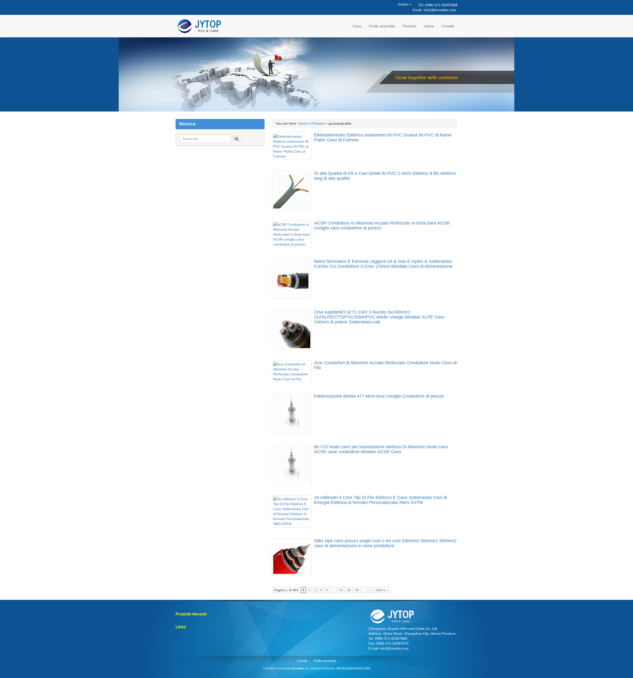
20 (349, 590)
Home (302, 123)
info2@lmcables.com (440, 10)
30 (357, 590)
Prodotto (409, 26)
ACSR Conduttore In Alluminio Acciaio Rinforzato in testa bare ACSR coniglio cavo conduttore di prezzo (382, 225)
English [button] (403, 4)
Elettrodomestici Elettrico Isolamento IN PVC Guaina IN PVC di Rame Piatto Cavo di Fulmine (383, 137)
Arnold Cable (361, 668)
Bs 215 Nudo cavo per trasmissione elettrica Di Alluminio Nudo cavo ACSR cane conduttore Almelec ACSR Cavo (381, 449)
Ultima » (382, 590)
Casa (357, 26)
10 (341, 590)
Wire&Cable (344, 668)
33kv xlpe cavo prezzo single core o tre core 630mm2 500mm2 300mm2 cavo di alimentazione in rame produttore (385, 543)
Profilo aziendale (382, 26)
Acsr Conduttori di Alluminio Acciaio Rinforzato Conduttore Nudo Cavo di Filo (385, 365)
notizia (429, 26)
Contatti (447, 26)
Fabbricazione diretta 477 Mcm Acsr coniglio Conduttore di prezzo (379, 396)
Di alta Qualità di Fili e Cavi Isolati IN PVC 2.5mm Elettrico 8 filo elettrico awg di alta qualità (385, 176)
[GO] (237, 138)
